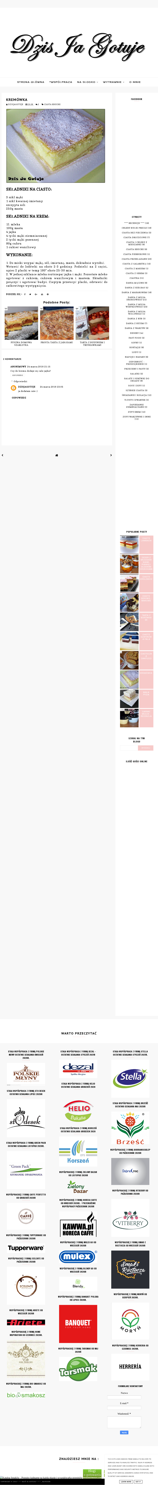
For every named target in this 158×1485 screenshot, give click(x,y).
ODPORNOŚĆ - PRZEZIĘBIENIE (135, 363)
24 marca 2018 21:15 (38, 366)
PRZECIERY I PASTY (135, 369)
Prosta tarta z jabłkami (57, 342)
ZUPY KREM (134, 412)
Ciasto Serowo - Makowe (146, 598)
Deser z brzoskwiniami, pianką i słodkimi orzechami (146, 563)
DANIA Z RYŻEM (135, 323)
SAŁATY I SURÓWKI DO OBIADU (136, 379)
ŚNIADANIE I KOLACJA (134, 395)
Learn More (126, 1482)
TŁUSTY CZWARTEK (135, 400)
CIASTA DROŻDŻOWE (135, 237)
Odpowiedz (17, 375)
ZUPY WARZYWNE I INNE (137, 417)
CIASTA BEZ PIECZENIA (135, 233)
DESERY (134, 333)
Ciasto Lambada (146, 539)
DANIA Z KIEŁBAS (135, 287)
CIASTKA (134, 278)
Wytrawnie (113, 82)
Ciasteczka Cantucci (146, 656)
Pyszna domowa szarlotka (21, 343)
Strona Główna (30, 82)
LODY (135, 352)
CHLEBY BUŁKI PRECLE (134, 228)
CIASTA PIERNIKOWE (135, 254)
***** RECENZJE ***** (134, 223)
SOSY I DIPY (135, 385)
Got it (138, 1482)
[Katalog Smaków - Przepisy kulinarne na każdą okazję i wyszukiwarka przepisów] (41, 1477)
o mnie (135, 82)
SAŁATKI (135, 374)
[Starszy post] (111, 455)
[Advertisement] (136, 160)
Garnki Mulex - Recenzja (146, 713)
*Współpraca (60, 82)
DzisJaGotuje (26, 386)
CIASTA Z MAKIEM (135, 268)
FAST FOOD (135, 338)
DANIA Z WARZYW (135, 328)
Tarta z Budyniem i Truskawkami (92, 343)
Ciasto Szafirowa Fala (146, 636)
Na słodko (87, 82)
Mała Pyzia (146, 693)
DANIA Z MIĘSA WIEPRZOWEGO (136, 305)
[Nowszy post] (2, 455)
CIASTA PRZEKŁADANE (134, 259)
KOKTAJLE (135, 347)
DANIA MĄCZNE (135, 283)
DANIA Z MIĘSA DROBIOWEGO (136, 298)
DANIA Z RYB (135, 318)
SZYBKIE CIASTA (135, 390)
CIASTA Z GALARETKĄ (134, 264)
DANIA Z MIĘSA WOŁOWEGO (137, 312)
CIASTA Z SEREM (135, 273)
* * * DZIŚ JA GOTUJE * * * (29, 1481)
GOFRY (135, 342)
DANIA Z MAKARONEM (134, 292)
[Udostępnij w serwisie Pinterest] (47, 295)
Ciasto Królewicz (146, 578)
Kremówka (146, 673)
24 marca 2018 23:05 (51, 386)
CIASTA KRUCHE (52, 104)
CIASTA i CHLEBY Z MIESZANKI (136, 243)
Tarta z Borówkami (146, 617)
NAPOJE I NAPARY (135, 357)
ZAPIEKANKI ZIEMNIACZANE (135, 406)
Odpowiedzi (20, 381)
